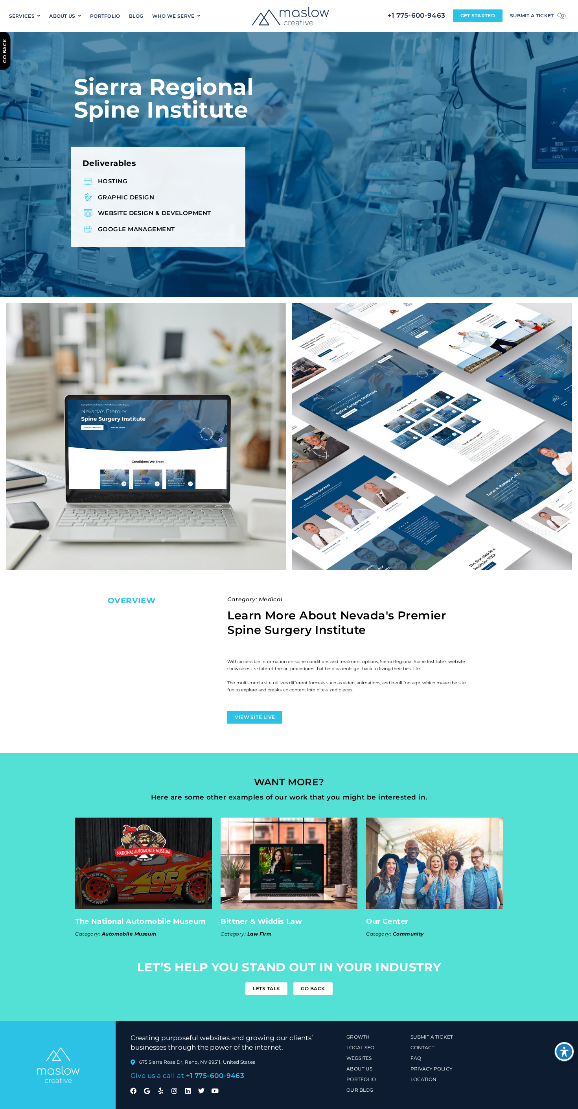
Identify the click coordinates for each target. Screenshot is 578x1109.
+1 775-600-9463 (416, 15)
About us (62, 16)
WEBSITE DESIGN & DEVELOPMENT (154, 213)
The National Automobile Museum (140, 921)
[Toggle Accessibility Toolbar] (564, 1051)
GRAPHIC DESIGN (126, 197)
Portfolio (105, 16)
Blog (136, 16)
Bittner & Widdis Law (261, 921)
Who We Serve (173, 16)
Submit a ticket (532, 15)
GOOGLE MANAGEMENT (136, 229)
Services (22, 16)
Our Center (387, 921)
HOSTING (112, 181)
